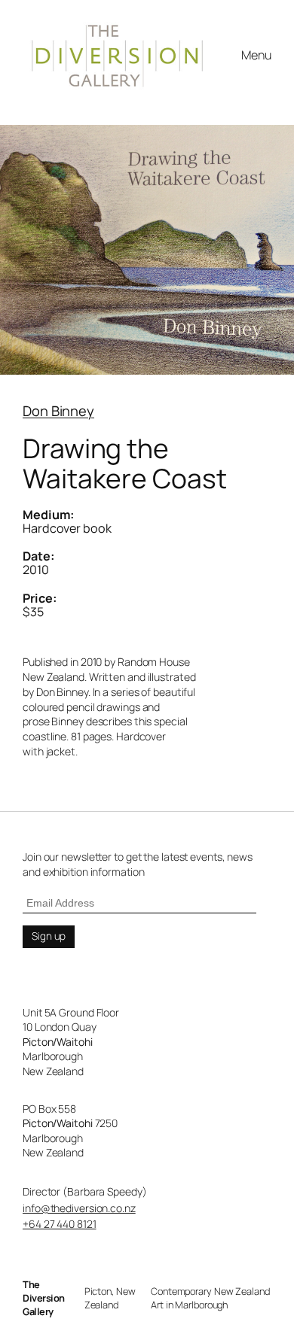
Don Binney (58, 411)
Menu (256, 55)
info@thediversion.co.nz (79, 1208)
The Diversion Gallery (44, 1298)
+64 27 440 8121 (59, 1224)
